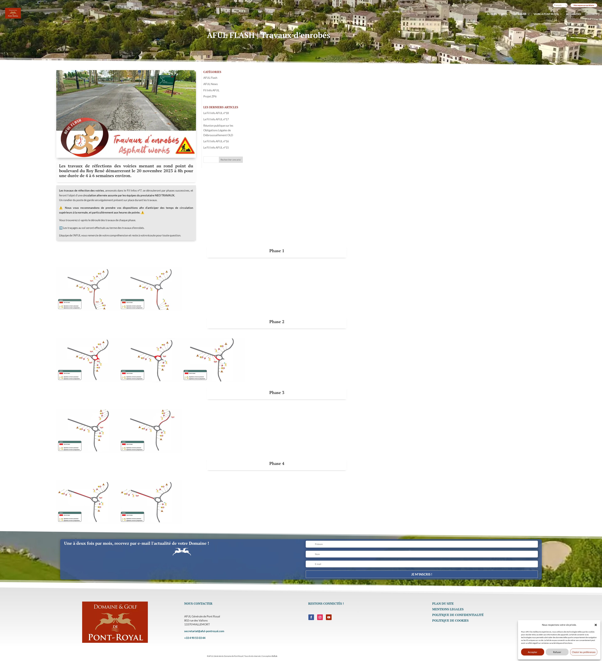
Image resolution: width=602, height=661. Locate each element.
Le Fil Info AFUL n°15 (216, 147)
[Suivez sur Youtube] (329, 617)
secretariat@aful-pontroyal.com (204, 631)
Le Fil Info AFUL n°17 (216, 119)
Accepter (532, 652)
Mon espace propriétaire (584, 5)
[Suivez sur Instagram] (320, 617)
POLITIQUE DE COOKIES (450, 620)
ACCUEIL (492, 14)
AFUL (504, 14)
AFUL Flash (210, 77)
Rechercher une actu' (231, 159)
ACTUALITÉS (573, 14)
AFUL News (210, 84)
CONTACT (591, 14)
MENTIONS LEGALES (448, 609)
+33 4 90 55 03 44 (194, 638)
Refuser (557, 652)
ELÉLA (274, 656)
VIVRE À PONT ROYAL (546, 14)
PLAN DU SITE (443, 603)
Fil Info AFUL (211, 90)
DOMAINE (521, 14)
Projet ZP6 (210, 96)
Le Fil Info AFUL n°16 (216, 141)
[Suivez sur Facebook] (311, 617)
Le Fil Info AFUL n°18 (216, 113)
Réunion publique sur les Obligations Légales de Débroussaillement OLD (218, 130)
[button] (595, 624)
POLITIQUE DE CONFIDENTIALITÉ (458, 615)
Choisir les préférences (584, 652)
